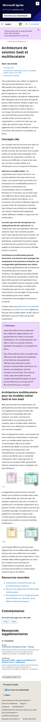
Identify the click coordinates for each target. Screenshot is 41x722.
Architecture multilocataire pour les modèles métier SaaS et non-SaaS (19, 72)
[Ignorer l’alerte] (37, 3)
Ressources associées (11, 76)
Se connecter (34, 24)
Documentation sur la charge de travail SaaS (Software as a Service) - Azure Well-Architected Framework (22, 598)
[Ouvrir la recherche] (26, 24)
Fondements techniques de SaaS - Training (18, 647)
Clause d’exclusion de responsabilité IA (16, 700)
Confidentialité (17, 707)
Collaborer (5, 707)
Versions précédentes (10, 703)
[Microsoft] (20, 24)
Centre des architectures (17, 41)
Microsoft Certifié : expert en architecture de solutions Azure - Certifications (18, 661)
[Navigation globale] (2, 24)
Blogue (22, 703)
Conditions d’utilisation (10, 716)
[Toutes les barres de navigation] (4, 41)
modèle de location (21, 309)
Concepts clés (8, 68)
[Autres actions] (37, 41)
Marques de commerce (10, 719)
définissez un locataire (27, 306)
